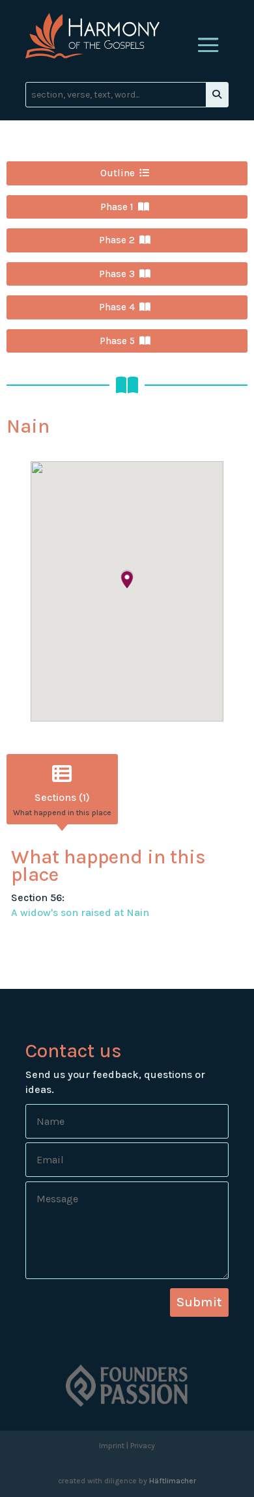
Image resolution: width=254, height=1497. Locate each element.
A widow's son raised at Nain (80, 912)
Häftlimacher (172, 1480)
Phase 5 (117, 341)
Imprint (111, 1445)
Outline (117, 173)
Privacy (142, 1445)
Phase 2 (117, 240)
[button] (127, 580)
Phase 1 (117, 207)
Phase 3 (117, 274)
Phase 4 (117, 307)
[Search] (217, 95)
